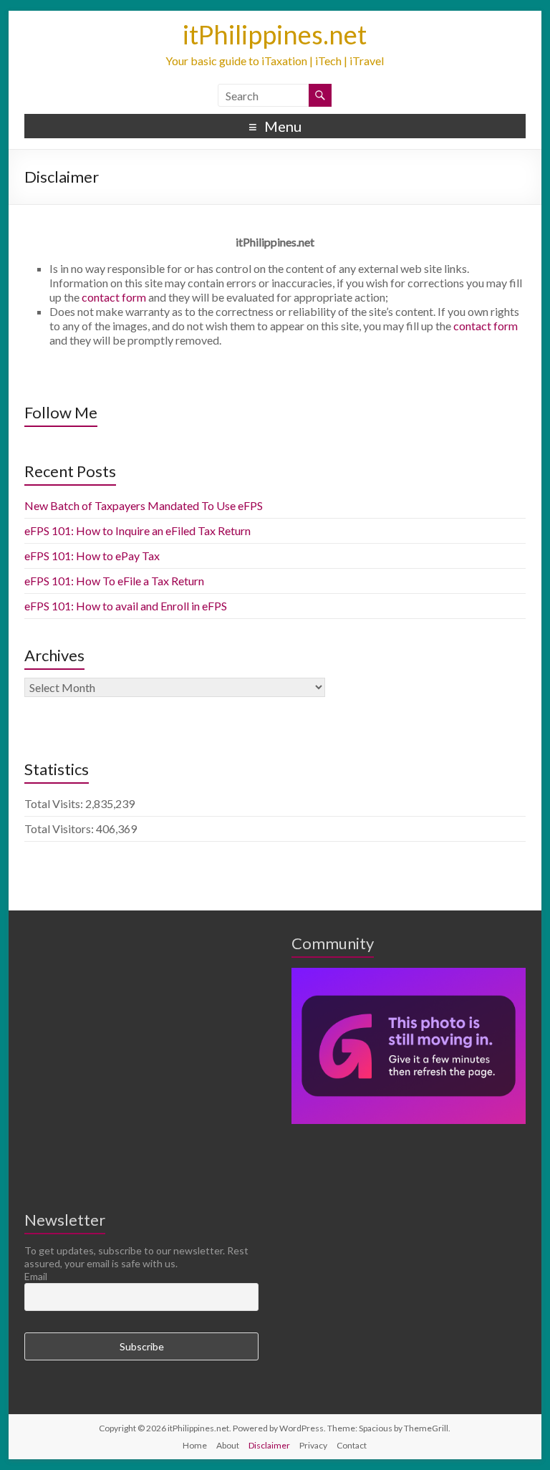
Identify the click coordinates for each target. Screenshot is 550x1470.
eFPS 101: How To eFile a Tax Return (114, 580)
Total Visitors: (60, 828)
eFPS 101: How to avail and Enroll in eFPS (125, 605)
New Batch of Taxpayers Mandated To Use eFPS (143, 505)
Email (35, 1276)
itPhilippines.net (275, 34)
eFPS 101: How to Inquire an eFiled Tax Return (137, 530)
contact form (112, 297)
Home (195, 1445)
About (227, 1445)
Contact (352, 1445)
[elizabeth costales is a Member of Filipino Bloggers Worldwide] (408, 974)
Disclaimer (269, 1445)
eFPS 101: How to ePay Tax (92, 555)
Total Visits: (54, 803)
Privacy (313, 1445)
